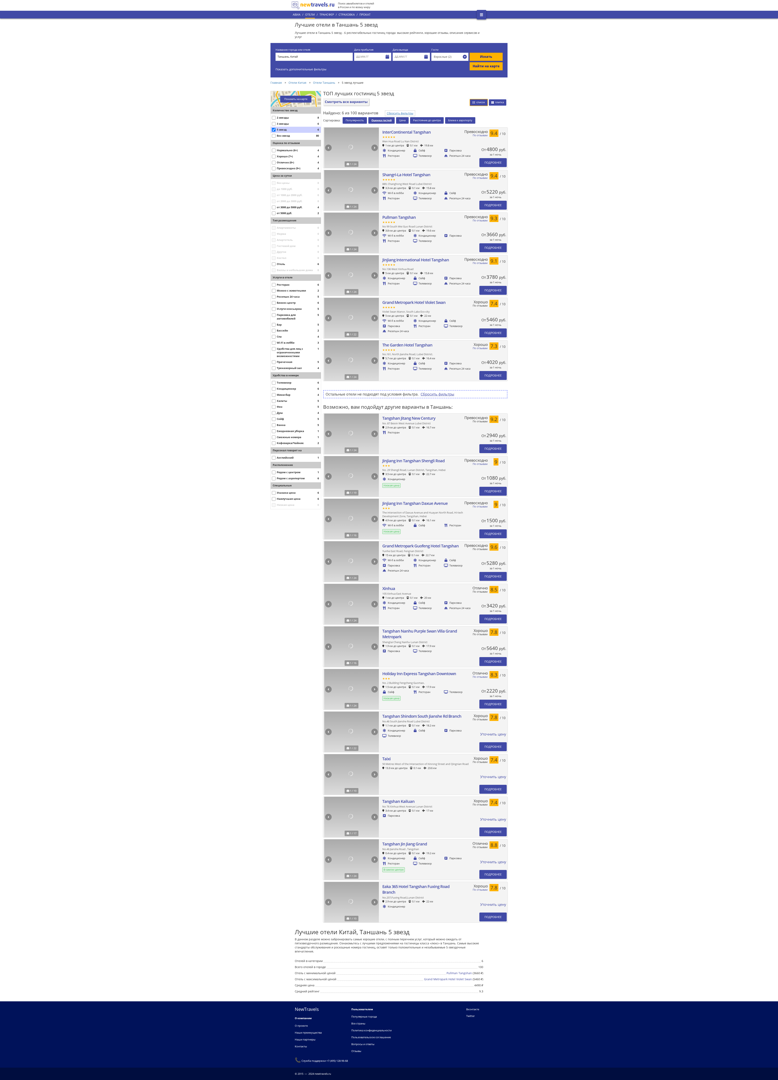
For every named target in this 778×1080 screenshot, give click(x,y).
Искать (486, 56)
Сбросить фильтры (400, 113)
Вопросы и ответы (362, 1044)
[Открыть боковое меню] (481, 14)
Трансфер (327, 14)
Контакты (301, 1046)
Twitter (470, 1016)
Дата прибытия (363, 49)
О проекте (301, 1025)
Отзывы (356, 1051)
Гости (434, 49)
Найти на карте (486, 66)
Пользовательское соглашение (371, 1037)
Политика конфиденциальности (371, 1030)
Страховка (347, 14)
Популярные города (364, 1016)
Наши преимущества (308, 1032)
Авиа (296, 14)
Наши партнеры (305, 1039)
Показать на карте (295, 99)
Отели (310, 14)
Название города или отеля (293, 49)
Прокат (365, 14)
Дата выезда (400, 49)
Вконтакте (472, 1009)
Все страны (358, 1023)
